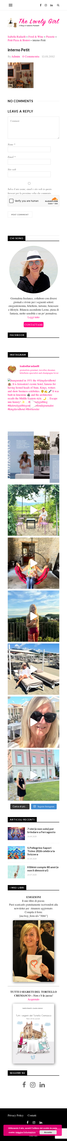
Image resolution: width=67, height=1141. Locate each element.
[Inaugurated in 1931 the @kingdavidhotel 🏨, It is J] (33, 404)
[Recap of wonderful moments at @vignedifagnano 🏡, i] (33, 510)
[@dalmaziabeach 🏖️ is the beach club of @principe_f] (33, 669)
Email (11, 156)
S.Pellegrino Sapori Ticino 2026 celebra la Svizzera (41, 851)
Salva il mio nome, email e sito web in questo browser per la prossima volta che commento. (30, 191)
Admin (16, 56)
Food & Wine (35, 36)
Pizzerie (50, 36)
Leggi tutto (34, 317)
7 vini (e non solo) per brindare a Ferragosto (41, 830)
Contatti (32, 1115)
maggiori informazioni (25, 1132)
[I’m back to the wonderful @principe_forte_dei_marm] (33, 722)
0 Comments (30, 56)
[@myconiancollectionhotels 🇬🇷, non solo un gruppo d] (33, 457)
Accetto (48, 1132)
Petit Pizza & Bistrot (19, 40)
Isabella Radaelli (17, 36)
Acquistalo (33, 999)
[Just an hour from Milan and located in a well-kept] (33, 775)
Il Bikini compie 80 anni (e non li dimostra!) (43, 868)
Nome (11, 144)
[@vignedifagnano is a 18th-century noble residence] (33, 563)
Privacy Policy (16, 1115)
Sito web (12, 169)
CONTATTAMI (34, 324)
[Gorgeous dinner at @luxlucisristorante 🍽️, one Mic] (33, 616)
